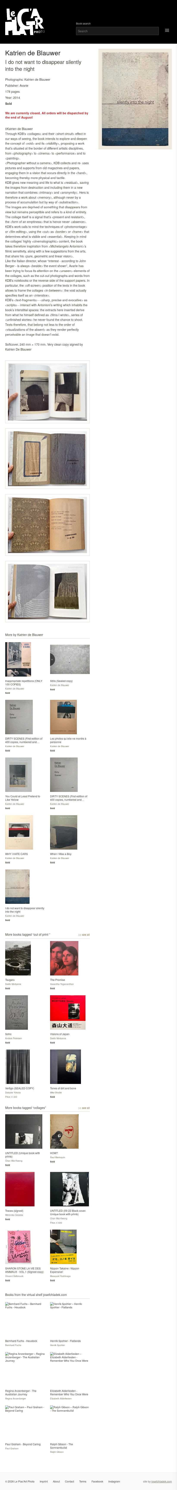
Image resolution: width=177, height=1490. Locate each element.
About (56, 1481)
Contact (69, 1481)
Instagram (114, 1481)
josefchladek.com (161, 1481)
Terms (82, 1481)
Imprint (44, 1481)
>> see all (84, 934)
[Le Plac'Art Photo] (25, 22)
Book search (83, 23)
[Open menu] (167, 30)
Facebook (97, 1481)
